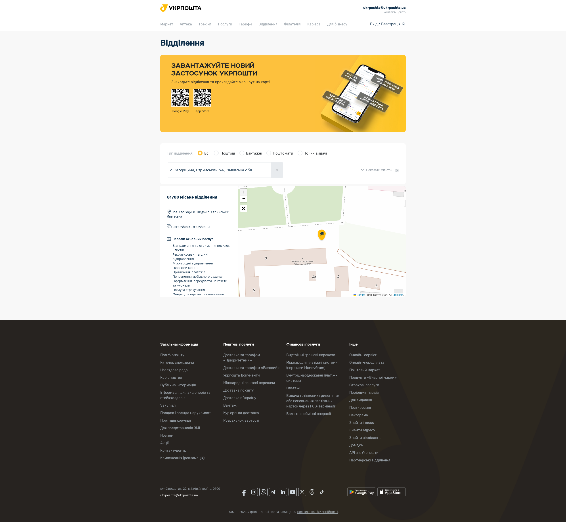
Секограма (358, 415)
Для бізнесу (337, 24)
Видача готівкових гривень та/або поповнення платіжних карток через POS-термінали (313, 401)
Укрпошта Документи (241, 375)
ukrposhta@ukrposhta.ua (191, 227)
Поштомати (283, 153)
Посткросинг (360, 407)
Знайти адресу (362, 430)
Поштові (227, 153)
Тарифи (245, 24)
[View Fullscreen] (243, 208)
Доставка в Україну (239, 398)
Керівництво (171, 377)
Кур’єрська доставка (241, 413)
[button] (322, 235)
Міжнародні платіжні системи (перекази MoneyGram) (312, 365)
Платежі (293, 388)
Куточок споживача (177, 362)
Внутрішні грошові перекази (310, 355)
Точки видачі (315, 153)
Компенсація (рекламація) (182, 458)
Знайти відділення (365, 438)
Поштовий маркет (364, 370)
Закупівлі (168, 405)
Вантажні (254, 153)
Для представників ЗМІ (180, 428)
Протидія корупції (175, 420)
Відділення (267, 24)
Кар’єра (314, 24)
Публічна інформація (178, 385)
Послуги (225, 24)
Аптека (186, 24)
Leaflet (360, 294)
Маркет (166, 24)
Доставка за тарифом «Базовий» (251, 368)
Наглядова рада (174, 370)
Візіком (398, 294)
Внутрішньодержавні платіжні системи (312, 378)
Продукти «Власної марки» (373, 377)
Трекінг (205, 24)
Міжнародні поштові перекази (249, 383)
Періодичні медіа (364, 392)
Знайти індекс (361, 423)
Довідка (356, 445)
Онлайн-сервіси (363, 355)
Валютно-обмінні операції (308, 414)
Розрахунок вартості (241, 420)
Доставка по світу (238, 390)
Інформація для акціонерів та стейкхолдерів (185, 395)
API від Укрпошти (364, 453)
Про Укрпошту (172, 355)
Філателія (292, 24)
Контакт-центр (173, 450)
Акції (164, 443)
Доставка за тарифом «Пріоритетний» (241, 357)
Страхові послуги (364, 385)
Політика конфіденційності (317, 512)
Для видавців (360, 400)
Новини (166, 435)
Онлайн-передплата (366, 362)
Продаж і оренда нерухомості (186, 413)
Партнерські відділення (369, 460)
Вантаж (230, 405)
